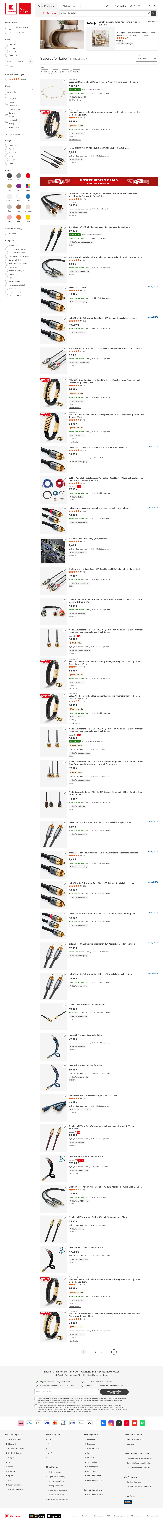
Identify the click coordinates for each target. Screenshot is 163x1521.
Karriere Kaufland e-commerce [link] (139, 1486)
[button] (45, 71)
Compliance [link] (86, 1516)
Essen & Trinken (14, 1485)
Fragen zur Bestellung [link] (56, 1476)
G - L (49, 1448)
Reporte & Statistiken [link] (135, 1439)
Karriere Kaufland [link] (134, 1482)
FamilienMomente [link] (94, 1476)
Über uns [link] (130, 1444)
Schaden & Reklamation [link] (57, 1490)
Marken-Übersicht (15, 1489)
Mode (10, 1467)
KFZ (9, 1480)
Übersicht (52, 1439)
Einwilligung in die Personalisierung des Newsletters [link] (71, 1407)
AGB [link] (108, 1516)
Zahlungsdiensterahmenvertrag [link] (139, 1458)
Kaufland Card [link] (93, 1448)
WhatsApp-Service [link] (94, 1480)
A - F (49, 1444)
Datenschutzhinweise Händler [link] (139, 1463)
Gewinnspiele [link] (92, 1467)
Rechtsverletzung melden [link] (58, 1499)
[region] (99, 35)
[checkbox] (18, 28)
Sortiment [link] (91, 1453)
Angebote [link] (91, 1439)
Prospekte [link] (91, 1444)
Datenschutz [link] (98, 1516)
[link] (69, 6)
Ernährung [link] (91, 1471)
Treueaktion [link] (92, 1462)
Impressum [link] (74, 1516)
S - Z (49, 1457)
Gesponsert (151, 21)
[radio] (18, 44)
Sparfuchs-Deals (14, 1439)
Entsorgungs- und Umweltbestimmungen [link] (128, 1516)
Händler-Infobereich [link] (95, 1495)
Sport (10, 1476)
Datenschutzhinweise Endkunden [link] (140, 1467)
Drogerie (11, 1471)
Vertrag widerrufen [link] (55, 1486)
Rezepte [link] (90, 1457)
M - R (50, 1453)
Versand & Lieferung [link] (56, 1495)
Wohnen (11, 1462)
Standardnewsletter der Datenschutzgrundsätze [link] (60, 1400)
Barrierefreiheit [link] (152, 1516)
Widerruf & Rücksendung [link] (58, 1481)
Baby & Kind (13, 1457)
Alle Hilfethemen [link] (54, 1472)
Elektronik (12, 1444)
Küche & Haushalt (15, 1453)
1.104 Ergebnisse (77, 59)
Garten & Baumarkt (16, 1448)
